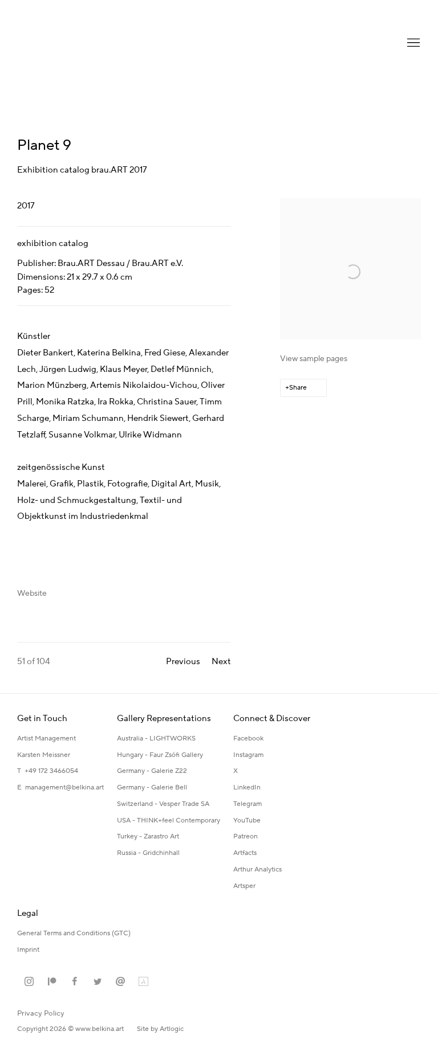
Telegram (247, 804)
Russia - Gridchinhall (148, 853)
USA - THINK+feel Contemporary (168, 820)
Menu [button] (412, 43)
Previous (183, 661)
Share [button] (298, 387)
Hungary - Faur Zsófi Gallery (160, 755)
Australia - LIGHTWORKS (156, 738)
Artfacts (245, 853)
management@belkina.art (64, 787)
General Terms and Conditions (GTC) (74, 933)
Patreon (245, 836)
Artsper (244, 886)
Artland (143, 982)
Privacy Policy (40, 1013)
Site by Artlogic (160, 1029)
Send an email (120, 982)
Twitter (98, 982)
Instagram (248, 755)
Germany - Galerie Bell (152, 787)
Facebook (248, 738)
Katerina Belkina (62, 43)
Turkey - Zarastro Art (148, 836)
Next (221, 661)
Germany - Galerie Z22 (152, 771)
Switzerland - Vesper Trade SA (163, 804)
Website (32, 593)
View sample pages (313, 359)
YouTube (247, 820)
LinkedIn (247, 787)
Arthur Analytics (257, 869)
